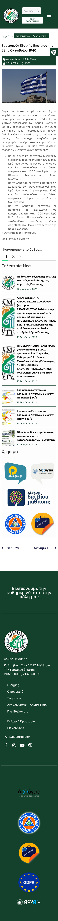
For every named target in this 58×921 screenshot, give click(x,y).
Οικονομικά (15, 691)
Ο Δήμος (13, 685)
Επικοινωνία (15, 728)
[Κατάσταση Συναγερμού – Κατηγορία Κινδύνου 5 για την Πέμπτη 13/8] (8, 417)
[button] (54, 52)
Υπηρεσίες (14, 698)
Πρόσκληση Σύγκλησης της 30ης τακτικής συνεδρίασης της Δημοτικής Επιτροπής (36, 280)
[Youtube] (24, 745)
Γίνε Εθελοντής (17, 711)
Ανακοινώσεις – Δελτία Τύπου (27, 705)
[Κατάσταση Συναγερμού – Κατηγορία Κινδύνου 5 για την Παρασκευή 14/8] (8, 396)
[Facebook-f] (8, 745)
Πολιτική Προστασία (21, 721)
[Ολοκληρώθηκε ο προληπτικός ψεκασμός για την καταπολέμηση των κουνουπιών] (8, 438)
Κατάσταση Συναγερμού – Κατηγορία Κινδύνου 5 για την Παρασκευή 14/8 (35, 393)
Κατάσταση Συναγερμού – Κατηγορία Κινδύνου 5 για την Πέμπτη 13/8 (35, 414)
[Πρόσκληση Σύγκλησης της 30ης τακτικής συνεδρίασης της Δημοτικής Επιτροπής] (8, 283)
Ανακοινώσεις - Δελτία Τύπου (21, 59)
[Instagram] (16, 745)
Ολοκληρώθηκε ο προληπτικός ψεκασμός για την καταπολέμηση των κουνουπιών (36, 435)
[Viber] (32, 745)
